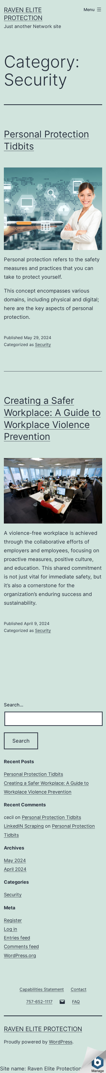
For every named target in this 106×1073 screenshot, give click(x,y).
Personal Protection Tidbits (33, 774)
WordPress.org (20, 955)
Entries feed (17, 937)
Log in (10, 929)
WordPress (60, 1041)
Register (13, 920)
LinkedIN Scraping (24, 826)
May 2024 (15, 860)
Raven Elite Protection (43, 1029)
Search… (13, 704)
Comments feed (21, 946)
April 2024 (15, 869)
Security (43, 344)
